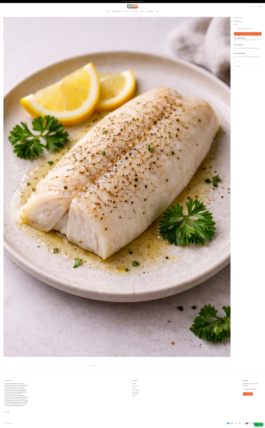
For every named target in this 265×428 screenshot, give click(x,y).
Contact (157, 11)
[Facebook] (237, 61)
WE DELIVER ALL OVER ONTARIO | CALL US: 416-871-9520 (132, 1)
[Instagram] (8, 412)
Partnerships (150, 11)
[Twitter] (239, 61)
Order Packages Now (116, 11)
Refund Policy (135, 393)
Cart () (260, 6)
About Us (143, 11)
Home (107, 11)
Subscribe (248, 394)
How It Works (135, 11)
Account (249, 6)
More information (238, 66)
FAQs (133, 388)
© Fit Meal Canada (9, 423)
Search (254, 6)
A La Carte (126, 11)
